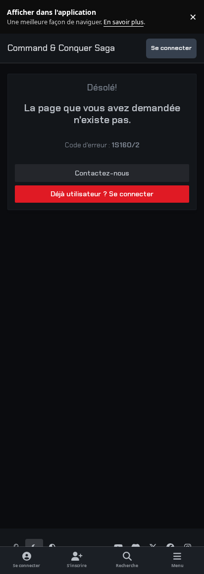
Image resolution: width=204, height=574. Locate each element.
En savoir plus (23, 17)
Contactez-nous (102, 173)
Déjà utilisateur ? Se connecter (102, 193)
